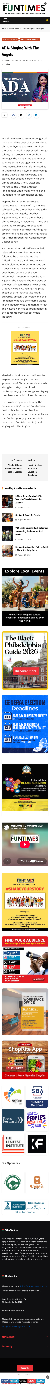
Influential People (29, 39)
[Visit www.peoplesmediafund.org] (37, 1120)
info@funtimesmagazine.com (34, 1286)
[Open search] (47, 20)
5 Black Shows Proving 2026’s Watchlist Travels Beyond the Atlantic (28, 499)
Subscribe (25, 1368)
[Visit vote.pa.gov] (25, 724)
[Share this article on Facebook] (13, 115)
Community (7, 1346)
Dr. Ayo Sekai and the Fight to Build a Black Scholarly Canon (31, 549)
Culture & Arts (10, 39)
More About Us (8, 1337)
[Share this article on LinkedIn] (36, 115)
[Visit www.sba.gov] (37, 1096)
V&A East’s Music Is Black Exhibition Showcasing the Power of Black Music (31, 531)
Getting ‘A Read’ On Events (27, 515)
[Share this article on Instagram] (29, 115)
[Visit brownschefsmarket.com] (37, 1182)
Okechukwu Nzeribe (12, 60)
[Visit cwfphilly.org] (13, 1182)
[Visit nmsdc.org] (13, 1096)
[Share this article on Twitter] (21, 115)
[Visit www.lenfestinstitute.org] (13, 1144)
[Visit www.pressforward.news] (13, 1120)
